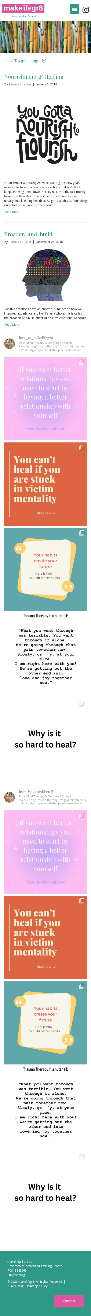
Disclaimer (15, 1286)
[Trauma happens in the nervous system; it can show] (45, 655)
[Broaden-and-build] (45, 275)
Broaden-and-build (28, 234)
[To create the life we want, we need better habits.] (45, 569)
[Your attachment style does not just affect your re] (45, 398)
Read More (11, 212)
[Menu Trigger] (74, 9)
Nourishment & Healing (34, 76)
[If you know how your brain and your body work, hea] (45, 740)
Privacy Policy (37, 1286)
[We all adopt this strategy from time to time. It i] (45, 484)
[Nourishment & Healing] (45, 133)
